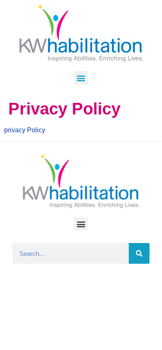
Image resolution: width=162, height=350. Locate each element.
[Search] (139, 253)
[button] (81, 78)
